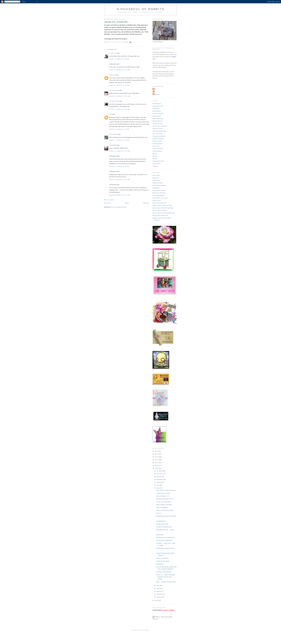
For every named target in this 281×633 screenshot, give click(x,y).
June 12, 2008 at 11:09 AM (119, 109)
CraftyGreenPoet (157, 143)
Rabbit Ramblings (158, 118)
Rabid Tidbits (157, 116)
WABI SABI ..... (160, 535)
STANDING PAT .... (161, 521)
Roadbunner (156, 108)
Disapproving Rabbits (159, 136)
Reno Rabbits (157, 111)
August (159, 482)
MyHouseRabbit (157, 121)
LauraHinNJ (112, 145)
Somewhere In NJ (158, 106)
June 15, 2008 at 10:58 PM (119, 179)
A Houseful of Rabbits (140, 9)
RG (154, 91)
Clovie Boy (156, 146)
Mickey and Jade (158, 123)
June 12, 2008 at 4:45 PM (119, 129)
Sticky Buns (156, 180)
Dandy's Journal (157, 141)
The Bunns (156, 94)
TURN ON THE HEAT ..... (163, 561)
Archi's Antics (157, 163)
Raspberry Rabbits (158, 113)
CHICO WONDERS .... (162, 507)
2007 (156, 600)
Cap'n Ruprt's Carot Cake (160, 198)
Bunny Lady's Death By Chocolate (163, 208)
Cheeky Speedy (157, 151)
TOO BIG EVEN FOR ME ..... (164, 572)
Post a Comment (109, 200)
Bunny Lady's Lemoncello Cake (162, 205)
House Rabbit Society (159, 190)
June (158, 488)
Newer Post (107, 203)
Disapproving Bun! (158, 138)
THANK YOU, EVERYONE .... (165, 540)
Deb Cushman (113, 134)
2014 (156, 451)
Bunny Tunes (157, 200)
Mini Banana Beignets (159, 185)
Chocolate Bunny (158, 148)
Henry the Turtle (157, 128)
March (159, 591)
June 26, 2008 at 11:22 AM (119, 195)
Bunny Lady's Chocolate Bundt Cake (164, 213)
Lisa (110, 114)
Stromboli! (156, 178)
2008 (156, 468)
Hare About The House (159, 193)
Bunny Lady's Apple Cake (160, 215)
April (158, 588)
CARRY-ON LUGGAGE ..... (164, 493)
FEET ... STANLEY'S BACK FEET (166, 582)
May (158, 585)
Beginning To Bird (158, 161)
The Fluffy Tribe (114, 101)
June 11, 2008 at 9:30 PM (119, 59)
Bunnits (155, 156)
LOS (154, 89)
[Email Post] (130, 42)
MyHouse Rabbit (158, 183)
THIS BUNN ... (160, 564)
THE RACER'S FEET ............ (164, 558)
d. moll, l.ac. (112, 53)
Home (127, 203)
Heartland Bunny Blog (159, 131)
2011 (156, 460)
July (158, 485)
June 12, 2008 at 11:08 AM (119, 96)
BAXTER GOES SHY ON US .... (165, 499)
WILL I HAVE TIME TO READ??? (166, 490)
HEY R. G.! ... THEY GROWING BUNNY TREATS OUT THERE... (165, 577)
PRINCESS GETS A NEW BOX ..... (166, 537)
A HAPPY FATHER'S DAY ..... (165, 527)
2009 (156, 465)
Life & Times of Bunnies (160, 126)
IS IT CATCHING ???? (162, 496)
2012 (156, 457)
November (160, 474)
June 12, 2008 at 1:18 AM (119, 85)
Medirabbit (156, 188)
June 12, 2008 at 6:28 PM (119, 140)
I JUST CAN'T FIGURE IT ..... (164, 502)
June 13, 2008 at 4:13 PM (119, 166)
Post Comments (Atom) (119, 207)
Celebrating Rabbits (159, 195)
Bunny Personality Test (159, 203)
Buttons (155, 153)
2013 (156, 454)
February (159, 594)
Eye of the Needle (158, 133)
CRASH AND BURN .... (163, 524)
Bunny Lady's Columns (160, 210)
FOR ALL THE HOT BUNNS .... (165, 510)
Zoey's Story (156, 175)
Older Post (146, 203)
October (159, 476)
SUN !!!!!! (159, 513)
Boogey (155, 158)
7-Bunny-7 (156, 166)
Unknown (112, 75)
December (160, 471)
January (159, 597)
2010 (156, 462)
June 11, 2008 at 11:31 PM (119, 70)
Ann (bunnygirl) (114, 90)
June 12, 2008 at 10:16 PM (119, 151)
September (160, 479)
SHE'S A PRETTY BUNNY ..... (165, 505)
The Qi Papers (157, 103)
